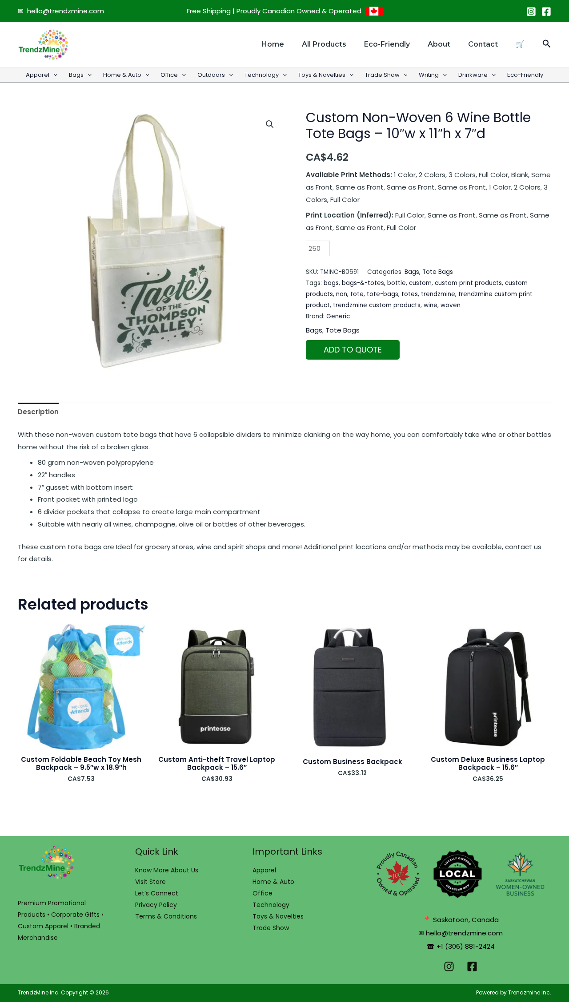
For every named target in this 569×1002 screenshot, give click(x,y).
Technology (261, 75)
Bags (76, 75)
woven (451, 305)
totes (409, 294)
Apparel (37, 75)
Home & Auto (122, 75)
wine (430, 305)
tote (357, 294)
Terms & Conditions (166, 916)
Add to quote (353, 349)
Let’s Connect (156, 893)
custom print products (468, 283)
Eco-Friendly (525, 75)
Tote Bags (437, 272)
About (439, 44)
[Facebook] (546, 11)
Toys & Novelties (321, 75)
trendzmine (438, 294)
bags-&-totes (363, 283)
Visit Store (150, 881)
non (341, 294)
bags (331, 283)
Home (272, 44)
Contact (483, 44)
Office (169, 75)
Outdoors (211, 75)
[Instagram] (531, 11)
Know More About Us (166, 870)
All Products (324, 44)
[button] (546, 44)
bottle (396, 283)
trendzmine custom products (377, 305)
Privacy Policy (156, 904)
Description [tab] (38, 411)
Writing (429, 75)
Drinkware (473, 75)
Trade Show (382, 75)
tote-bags (382, 294)
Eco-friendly (387, 44)
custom (420, 283)
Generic (338, 316)
